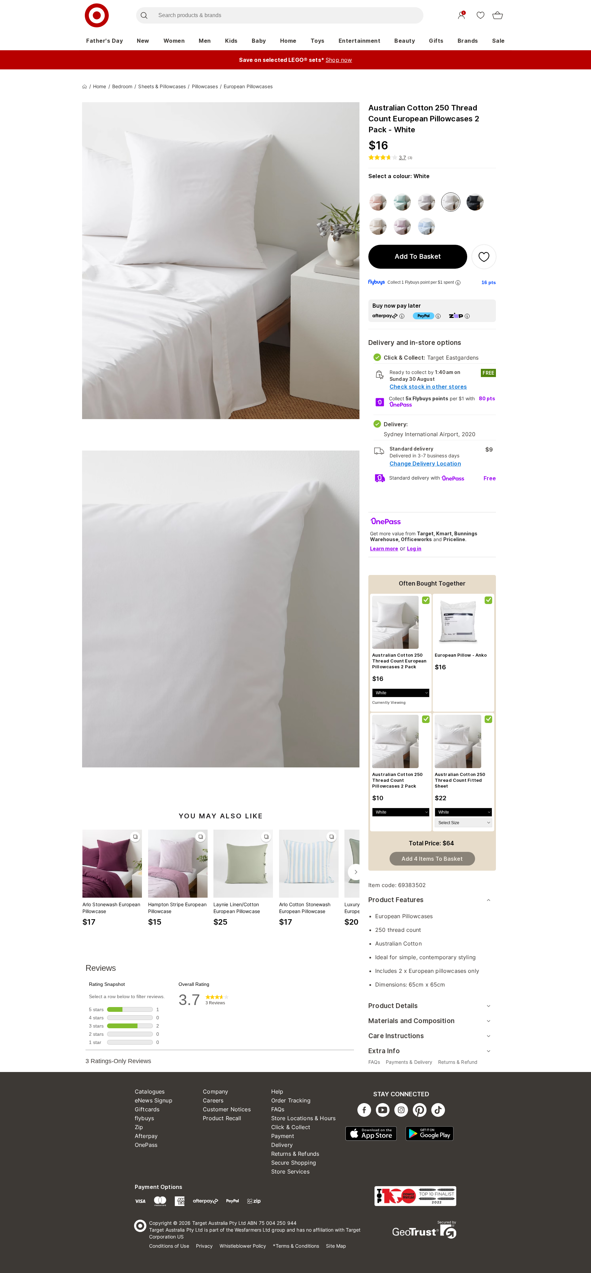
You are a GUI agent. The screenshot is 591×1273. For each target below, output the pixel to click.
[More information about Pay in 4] (438, 316)
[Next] (356, 872)
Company (215, 1091)
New (143, 40)
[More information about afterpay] (402, 316)
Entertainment (360, 40)
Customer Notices (226, 1109)
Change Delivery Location (425, 463)
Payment (282, 1136)
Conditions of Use (169, 1246)
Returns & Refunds (295, 1153)
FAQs (278, 1109)
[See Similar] (135, 837)
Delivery (282, 1144)
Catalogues (150, 1091)
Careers (213, 1100)
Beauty (404, 40)
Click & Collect (290, 1127)
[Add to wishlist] (484, 257)
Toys (318, 40)
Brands (468, 40)
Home (288, 40)
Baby (259, 40)
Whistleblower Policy (243, 1246)
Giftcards (147, 1109)
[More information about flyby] (458, 282)
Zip (139, 1127)
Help (277, 1091)
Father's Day (104, 40)
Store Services (290, 1171)
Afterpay (146, 1136)
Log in (414, 548)
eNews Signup (153, 1100)
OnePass (146, 1144)
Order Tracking (291, 1100)
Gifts (436, 40)
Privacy (204, 1246)
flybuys (144, 1118)
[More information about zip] (467, 316)
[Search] (144, 15)
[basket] (497, 15)
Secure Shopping (293, 1162)
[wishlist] (480, 15)
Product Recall (222, 1118)
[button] (417, 257)
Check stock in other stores (428, 386)
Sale (498, 40)
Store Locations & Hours (303, 1118)
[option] (378, 202)
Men (205, 40)
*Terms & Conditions (296, 1246)
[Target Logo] (97, 15)
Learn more (384, 548)
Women (174, 40)
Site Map (336, 1246)
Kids (231, 40)
